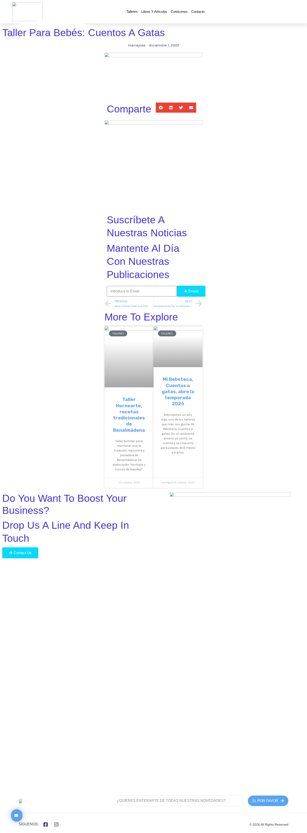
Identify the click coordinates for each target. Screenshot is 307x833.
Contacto (198, 11)
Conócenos (179, 11)
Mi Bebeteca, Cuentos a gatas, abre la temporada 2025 (178, 391)
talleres (132, 11)
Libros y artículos (154, 11)
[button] (161, 108)
